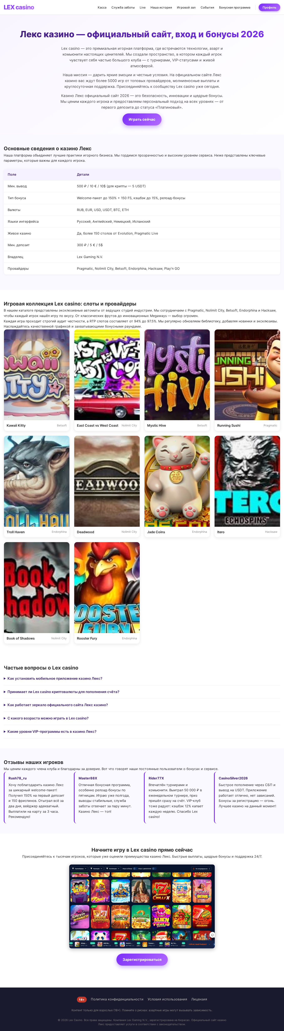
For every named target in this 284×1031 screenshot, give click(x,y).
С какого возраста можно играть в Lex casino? (48, 718)
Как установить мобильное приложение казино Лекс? (54, 678)
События (207, 7)
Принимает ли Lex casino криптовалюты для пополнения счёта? (63, 692)
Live (143, 7)
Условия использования (167, 999)
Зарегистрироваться (142, 959)
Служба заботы (123, 7)
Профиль (269, 7)
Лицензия (199, 999)
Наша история (161, 7)
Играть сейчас (142, 119)
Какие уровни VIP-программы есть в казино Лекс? (51, 731)
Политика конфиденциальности (117, 999)
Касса (102, 7)
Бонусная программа (234, 7)
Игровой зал (186, 7)
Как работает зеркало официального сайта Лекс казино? (57, 705)
